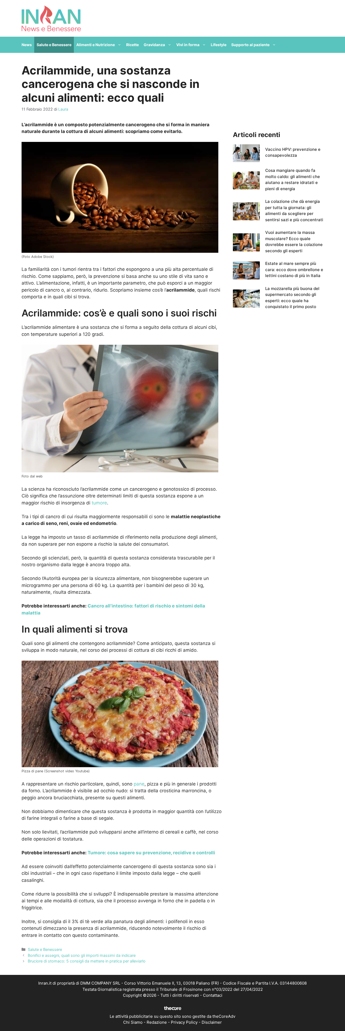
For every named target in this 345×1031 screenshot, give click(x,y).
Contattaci (212, 995)
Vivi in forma (187, 44)
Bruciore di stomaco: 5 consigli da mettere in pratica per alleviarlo (87, 961)
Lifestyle (218, 44)
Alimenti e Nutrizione (95, 44)
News (27, 44)
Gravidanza (154, 44)
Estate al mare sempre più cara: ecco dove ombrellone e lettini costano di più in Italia (294, 269)
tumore (99, 503)
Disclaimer (212, 1022)
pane (139, 784)
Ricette (132, 44)
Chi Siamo (133, 1022)
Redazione (157, 1022)
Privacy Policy (184, 1022)
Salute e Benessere (54, 44)
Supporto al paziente (250, 44)
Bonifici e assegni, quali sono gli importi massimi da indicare (82, 955)
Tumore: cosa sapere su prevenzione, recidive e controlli (151, 852)
